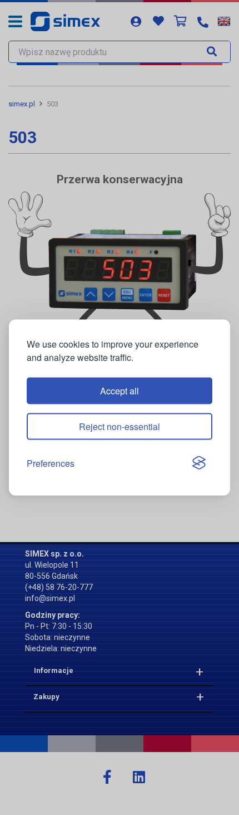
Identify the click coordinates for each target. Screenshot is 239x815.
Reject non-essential (119, 425)
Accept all (119, 390)
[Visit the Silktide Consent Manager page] (199, 463)
